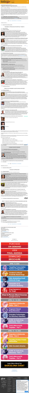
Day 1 (8, 20)
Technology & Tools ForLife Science (14, 386)
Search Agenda (19, 20)
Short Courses (15, 18)
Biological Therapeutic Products (9, 380)
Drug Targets (14, 381)
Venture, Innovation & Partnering (14, 391)
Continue (26, 391)
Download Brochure (14, 20)
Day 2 (10, 20)
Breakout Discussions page (22, 55)
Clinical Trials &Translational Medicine (10, 389)
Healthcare (14, 382)
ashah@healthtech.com (6, 231)
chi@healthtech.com (4, 385)
